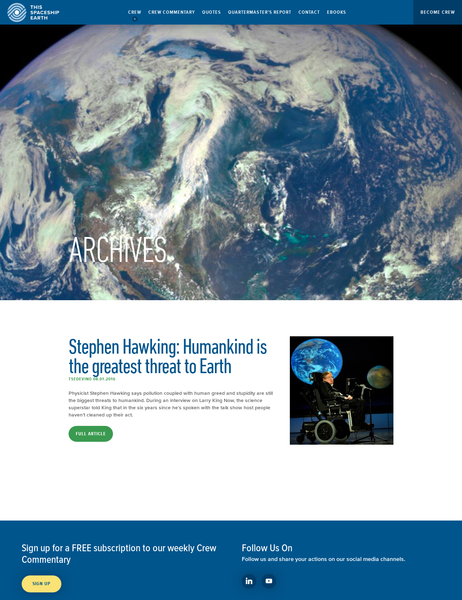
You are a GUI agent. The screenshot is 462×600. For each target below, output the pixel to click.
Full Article (91, 434)
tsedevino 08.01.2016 (92, 378)
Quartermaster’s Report (259, 12)
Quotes (211, 12)
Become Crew (437, 12)
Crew (134, 12)
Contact (309, 12)
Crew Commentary (171, 12)
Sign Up (41, 584)
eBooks (336, 12)
